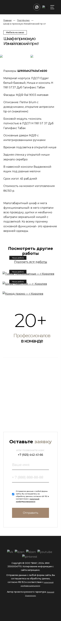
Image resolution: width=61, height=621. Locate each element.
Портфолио (23, 20)
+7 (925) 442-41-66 (30, 454)
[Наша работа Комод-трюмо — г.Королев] (30, 293)
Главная (7, 20)
